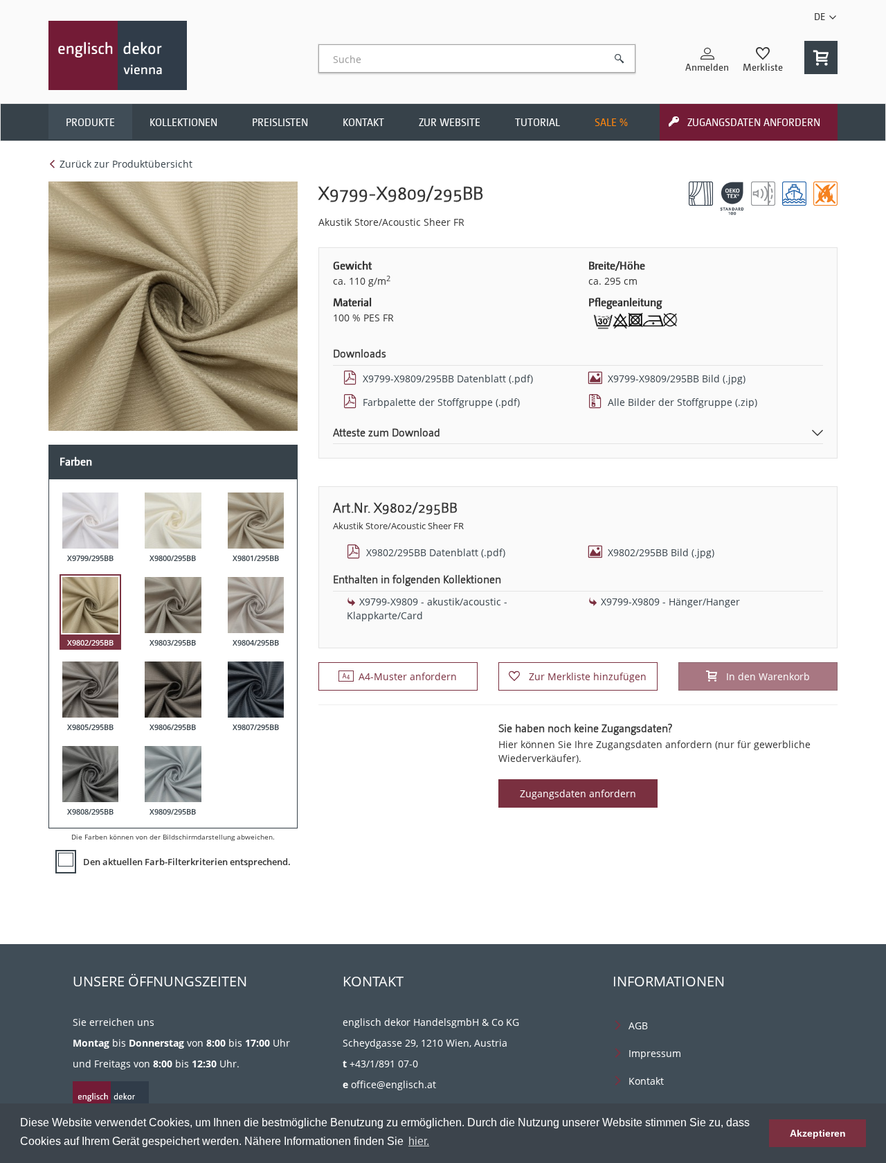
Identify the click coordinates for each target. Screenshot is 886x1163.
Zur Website (449, 122)
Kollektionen (183, 122)
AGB (638, 1025)
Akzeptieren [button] (818, 1133)
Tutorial (537, 122)
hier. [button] (418, 1141)
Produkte (90, 122)
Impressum (655, 1053)
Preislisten (280, 122)
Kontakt (363, 122)
